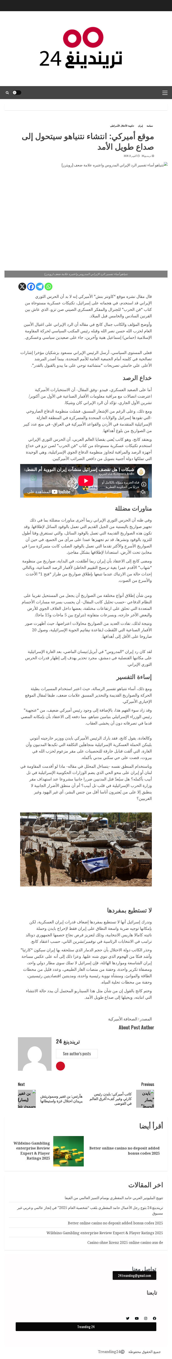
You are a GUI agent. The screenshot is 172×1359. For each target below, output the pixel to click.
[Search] (7, 92)
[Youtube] (136, 1318)
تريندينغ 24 (146, 155)
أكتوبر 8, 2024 (130, 155)
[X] (22, 286)
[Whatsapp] (48, 286)
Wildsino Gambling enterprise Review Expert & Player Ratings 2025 (32, 1151)
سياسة (150, 125)
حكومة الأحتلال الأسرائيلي (122, 125)
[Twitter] (127, 1318)
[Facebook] (31, 286)
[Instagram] (145, 1318)
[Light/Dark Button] (16, 92)
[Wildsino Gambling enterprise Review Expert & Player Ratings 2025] (68, 1151)
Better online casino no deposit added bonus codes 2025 (124, 1150)
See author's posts (77, 1053)
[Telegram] (40, 286)
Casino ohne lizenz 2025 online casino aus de (125, 1242)
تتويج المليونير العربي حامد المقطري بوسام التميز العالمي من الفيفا (114, 1197)
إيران (140, 125)
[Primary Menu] (165, 93)
